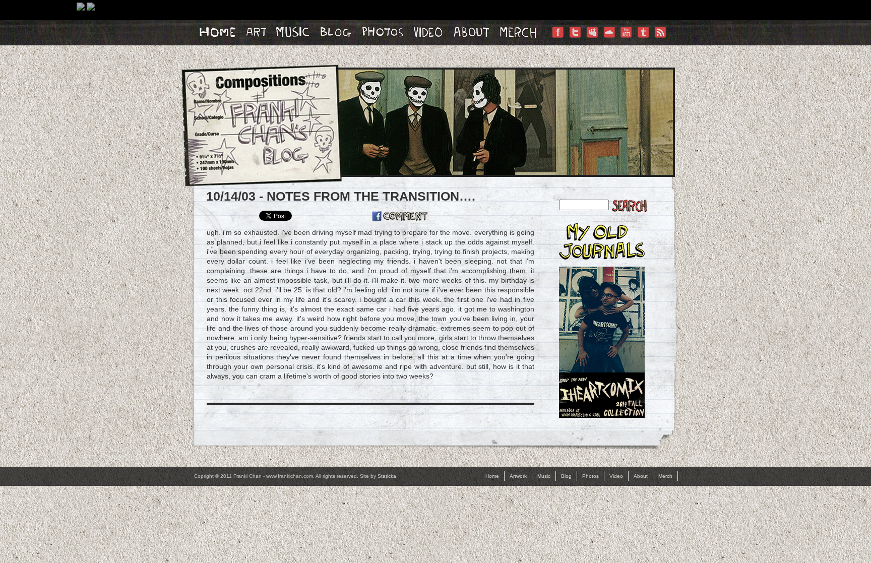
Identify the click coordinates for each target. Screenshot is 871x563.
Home (492, 476)
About (641, 476)
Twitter (575, 42)
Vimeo (609, 42)
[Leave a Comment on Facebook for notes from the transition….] (399, 216)
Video (616, 476)
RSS (660, 42)
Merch (665, 476)
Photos (590, 476)
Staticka (387, 476)
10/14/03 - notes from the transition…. (340, 196)
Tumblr (643, 42)
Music (543, 476)
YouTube (626, 42)
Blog (566, 476)
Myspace (592, 42)
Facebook (557, 42)
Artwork (518, 476)
